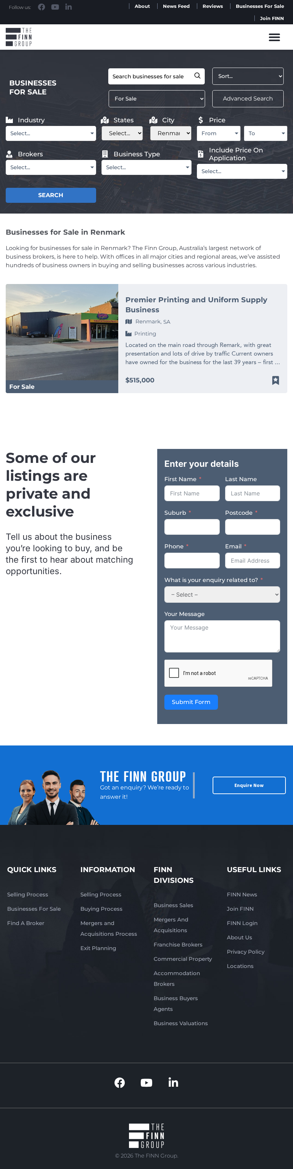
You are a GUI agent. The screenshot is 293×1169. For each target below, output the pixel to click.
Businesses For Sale (260, 6)
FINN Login (242, 923)
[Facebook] (41, 7)
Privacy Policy (245, 951)
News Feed (176, 6)
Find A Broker (25, 923)
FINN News (242, 894)
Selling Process (27, 894)
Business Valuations (181, 1023)
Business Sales (173, 905)
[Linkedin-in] (68, 7)
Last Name (241, 479)
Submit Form (191, 702)
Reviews (213, 6)
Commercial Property (183, 958)
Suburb (175, 512)
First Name (180, 479)
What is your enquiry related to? (211, 580)
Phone (174, 546)
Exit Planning (98, 948)
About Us (239, 937)
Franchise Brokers (178, 944)
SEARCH (50, 195)
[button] (274, 37)
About (142, 6)
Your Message (184, 614)
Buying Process (101, 908)
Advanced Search (248, 98)
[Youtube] (55, 7)
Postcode (239, 512)
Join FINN (272, 18)
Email (233, 546)
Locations (240, 966)
